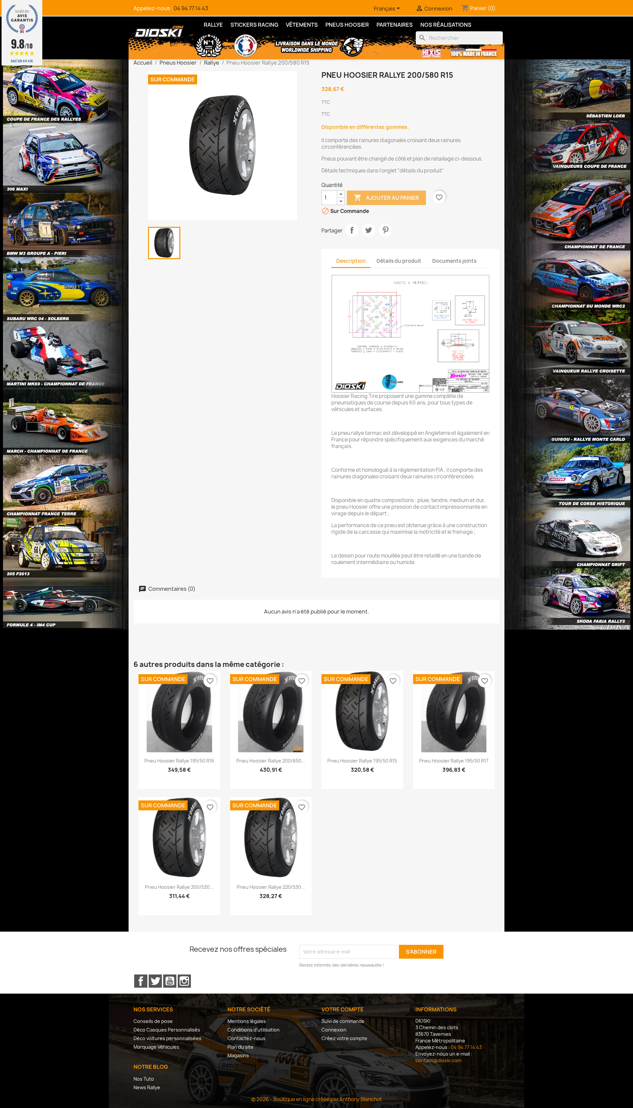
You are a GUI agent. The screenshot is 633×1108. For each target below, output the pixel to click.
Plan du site (240, 1047)
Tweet (368, 230)
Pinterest (385, 230)
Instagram (184, 981)
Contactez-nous (246, 1038)
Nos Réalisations (445, 24)
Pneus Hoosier (347, 24)
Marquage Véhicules (156, 1047)
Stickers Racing (254, 24)
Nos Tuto (144, 1079)
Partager (351, 230)
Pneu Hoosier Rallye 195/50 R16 (179, 761)
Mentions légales (246, 1021)
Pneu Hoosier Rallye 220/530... (271, 887)
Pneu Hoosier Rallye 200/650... (270, 761)
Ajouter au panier (386, 197)
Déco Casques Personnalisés (167, 1030)
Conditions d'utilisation (253, 1030)
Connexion (334, 1030)
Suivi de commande (343, 1021)
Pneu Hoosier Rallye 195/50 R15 (362, 761)
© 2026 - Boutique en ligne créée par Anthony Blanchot (316, 1099)
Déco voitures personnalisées (167, 1038)
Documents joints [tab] (454, 260)
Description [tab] (351, 260)
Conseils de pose (153, 1021)
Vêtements (302, 24)
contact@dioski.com (438, 1060)
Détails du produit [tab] (399, 260)
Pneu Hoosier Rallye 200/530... (179, 887)
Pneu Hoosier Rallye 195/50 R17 (453, 761)
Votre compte (342, 1009)
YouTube (169, 981)
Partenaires (395, 24)
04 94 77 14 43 (191, 8)
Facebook (140, 981)
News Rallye (147, 1087)
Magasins (238, 1055)
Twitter (155, 981)
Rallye (213, 24)
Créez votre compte (344, 1038)
